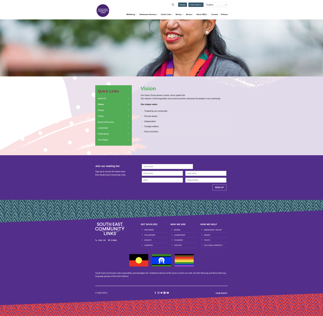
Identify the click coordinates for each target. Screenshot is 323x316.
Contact (214, 14)
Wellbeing (130, 14)
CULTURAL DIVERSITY (213, 245)
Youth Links (166, 14)
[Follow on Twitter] (161, 293)
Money (178, 14)
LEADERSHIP (179, 235)
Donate (182, 5)
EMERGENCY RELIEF (213, 230)
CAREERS (148, 245)
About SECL (201, 14)
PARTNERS (149, 230)
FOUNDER (178, 240)
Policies (224, 14)
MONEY (207, 235)
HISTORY (178, 245)
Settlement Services (147, 14)
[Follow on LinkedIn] (165, 293)
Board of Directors (106, 122)
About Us (102, 98)
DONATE (148, 240)
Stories (189, 14)
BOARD (177, 230)
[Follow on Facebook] (155, 293)
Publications (103, 134)
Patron (101, 116)
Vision (101, 104)
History (101, 110)
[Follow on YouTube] (168, 293)
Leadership (103, 128)
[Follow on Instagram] (158, 293)
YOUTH (207, 240)
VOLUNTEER (149, 235)
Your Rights (103, 140)
